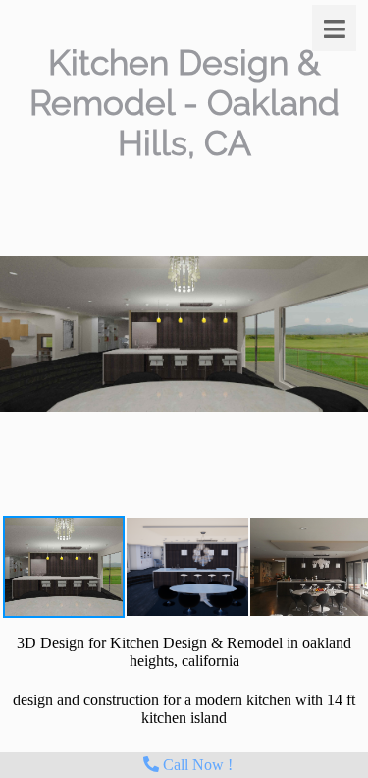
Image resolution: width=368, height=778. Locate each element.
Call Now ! (196, 764)
